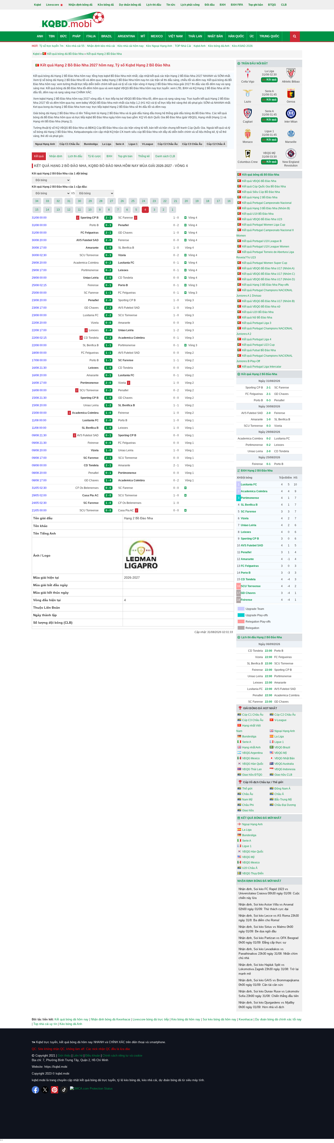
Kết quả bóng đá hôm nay (71, 1019)
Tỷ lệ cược (94, 156)
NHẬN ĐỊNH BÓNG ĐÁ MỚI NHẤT (259, 881)
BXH (223, 4)
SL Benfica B (126, 247)
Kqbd (37, 4)
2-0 (269, 413)
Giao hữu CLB (283, 774)
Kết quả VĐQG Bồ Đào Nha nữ (261, 306)
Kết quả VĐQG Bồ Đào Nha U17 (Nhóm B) (268, 301)
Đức (63, 36)
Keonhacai (246, 1019)
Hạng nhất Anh (251, 747)
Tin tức (170, 4)
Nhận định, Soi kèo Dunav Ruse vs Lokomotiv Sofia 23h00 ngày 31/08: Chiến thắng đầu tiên (269, 994)
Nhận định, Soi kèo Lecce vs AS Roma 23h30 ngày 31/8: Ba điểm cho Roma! (269, 918)
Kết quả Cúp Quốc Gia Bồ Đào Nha (264, 186)
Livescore (53, 4)
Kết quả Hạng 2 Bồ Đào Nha (259, 197)
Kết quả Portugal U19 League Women (265, 246)
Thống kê (144, 156)
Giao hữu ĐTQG (252, 774)
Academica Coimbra (86, 262)
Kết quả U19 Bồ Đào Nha (258, 213)
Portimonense (90, 270)
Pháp (76, 36)
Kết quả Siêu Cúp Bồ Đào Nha (261, 192)
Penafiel (123, 390)
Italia (91, 36)
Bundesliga (91, 144)
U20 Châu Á (249, 868)
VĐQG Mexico (251, 758)
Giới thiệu (64, 1055)
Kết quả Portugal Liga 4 (256, 339)
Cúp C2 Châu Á (216, 144)
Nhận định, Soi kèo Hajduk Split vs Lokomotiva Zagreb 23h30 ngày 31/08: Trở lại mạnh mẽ (269, 969)
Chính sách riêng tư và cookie (122, 1055)
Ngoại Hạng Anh (45, 144)
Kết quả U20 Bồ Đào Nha (258, 312)
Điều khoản (92, 1055)
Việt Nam (175, 36)
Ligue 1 (133, 144)
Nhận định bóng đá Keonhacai (110, 1019)
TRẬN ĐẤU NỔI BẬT (254, 63)
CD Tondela (125, 277)
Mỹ (143, 36)
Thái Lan (195, 36)
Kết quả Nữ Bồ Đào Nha (257, 317)
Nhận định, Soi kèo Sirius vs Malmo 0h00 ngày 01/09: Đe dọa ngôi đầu (266, 929)
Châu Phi (248, 805)
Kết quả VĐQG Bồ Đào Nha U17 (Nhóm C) (268, 273)
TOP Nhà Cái (183, 46)
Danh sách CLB (165, 156)
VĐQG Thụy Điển (253, 873)
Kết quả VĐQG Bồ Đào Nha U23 (262, 219)
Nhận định (55, 156)
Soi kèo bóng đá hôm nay (219, 1019)
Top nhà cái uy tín (45, 1024)
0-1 (269, 464)
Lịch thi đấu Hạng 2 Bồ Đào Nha (261, 637)
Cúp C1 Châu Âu (70, 144)
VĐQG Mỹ (280, 752)
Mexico (157, 36)
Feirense (123, 240)
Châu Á (279, 794)
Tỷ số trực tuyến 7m (51, 46)
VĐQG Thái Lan (252, 769)
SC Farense (125, 217)
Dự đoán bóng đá (130, 4)
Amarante (124, 322)
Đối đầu (209, 4)
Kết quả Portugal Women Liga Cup (263, 224)
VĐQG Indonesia (284, 769)
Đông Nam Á (282, 788)
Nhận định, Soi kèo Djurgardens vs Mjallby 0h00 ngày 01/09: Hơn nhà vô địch (266, 1005)
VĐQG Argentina (252, 752)
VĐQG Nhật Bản (284, 758)
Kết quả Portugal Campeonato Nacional (267, 202)
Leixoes (94, 330)
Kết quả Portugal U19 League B (262, 241)
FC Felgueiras (127, 292)
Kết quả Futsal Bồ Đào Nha (259, 350)
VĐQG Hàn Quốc (252, 763)
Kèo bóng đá (106, 4)
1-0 (269, 419)
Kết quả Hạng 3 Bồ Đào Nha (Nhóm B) (266, 208)
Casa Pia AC (126, 510)
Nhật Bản (215, 36)
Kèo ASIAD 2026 (242, 46)
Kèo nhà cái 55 (75, 46)
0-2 (269, 438)
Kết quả (39, 156)
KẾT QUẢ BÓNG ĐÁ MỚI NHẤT (261, 818)
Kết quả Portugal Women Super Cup (264, 263)
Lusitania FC (91, 315)
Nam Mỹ (247, 799)
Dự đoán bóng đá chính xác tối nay (278, 1019)
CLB (284, 4)
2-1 (269, 387)
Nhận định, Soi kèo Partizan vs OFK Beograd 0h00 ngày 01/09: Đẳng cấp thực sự (268, 940)
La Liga (106, 144)
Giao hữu (248, 810)
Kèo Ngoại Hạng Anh (159, 46)
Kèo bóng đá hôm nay (185, 1019)
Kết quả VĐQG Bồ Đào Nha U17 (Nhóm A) (268, 268)
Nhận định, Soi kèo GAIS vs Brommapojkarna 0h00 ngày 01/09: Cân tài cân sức (269, 983)
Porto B (94, 225)
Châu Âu (247, 794)
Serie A (120, 144)
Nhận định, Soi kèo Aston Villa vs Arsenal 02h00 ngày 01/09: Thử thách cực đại (266, 907)
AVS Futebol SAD (129, 307)
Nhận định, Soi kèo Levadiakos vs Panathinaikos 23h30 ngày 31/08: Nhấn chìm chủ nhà (268, 953)
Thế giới (247, 788)
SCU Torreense (89, 255)
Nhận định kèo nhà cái (101, 46)
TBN (52, 36)
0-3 (269, 400)
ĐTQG (272, 4)
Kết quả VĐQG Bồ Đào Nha (259, 181)
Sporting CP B (127, 300)
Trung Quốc (269, 36)
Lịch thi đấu (153, 4)
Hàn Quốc (236, 36)
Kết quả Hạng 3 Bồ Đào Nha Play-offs (265, 284)
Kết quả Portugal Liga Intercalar (261, 366)
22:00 (268, 650)
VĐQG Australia (284, 763)
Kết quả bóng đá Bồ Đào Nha (260, 174)
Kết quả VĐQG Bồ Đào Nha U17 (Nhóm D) (268, 279)
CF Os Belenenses (87, 487)
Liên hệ (78, 1055)
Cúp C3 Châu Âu (192, 144)
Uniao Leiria (91, 405)
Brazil (106, 36)
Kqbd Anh (200, 46)
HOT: (35, 46)
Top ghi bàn (255, 4)
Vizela (95, 322)
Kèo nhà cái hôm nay (130, 46)
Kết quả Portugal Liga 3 (256, 323)
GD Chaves (125, 232)
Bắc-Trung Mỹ (283, 799)
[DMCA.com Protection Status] (91, 1089)
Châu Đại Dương (285, 805)
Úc (252, 36)
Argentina (126, 36)
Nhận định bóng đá (80, 4)
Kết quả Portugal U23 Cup (258, 344)
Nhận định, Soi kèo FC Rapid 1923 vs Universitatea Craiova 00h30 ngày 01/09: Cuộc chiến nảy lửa (269, 893)
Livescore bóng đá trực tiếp (151, 1019)
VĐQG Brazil (282, 747)
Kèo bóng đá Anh (218, 46)
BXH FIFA (237, 4)
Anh (40, 36)
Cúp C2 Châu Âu (168, 144)
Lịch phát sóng (190, 4)
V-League (147, 144)
